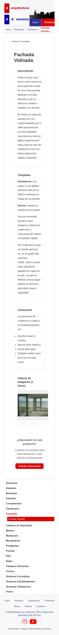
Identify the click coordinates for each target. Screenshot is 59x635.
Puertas (10, 551)
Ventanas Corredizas (18, 576)
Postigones (12, 546)
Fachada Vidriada (16, 519)
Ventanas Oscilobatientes (20, 581)
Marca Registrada (44, 612)
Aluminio (11, 488)
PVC (8, 556)
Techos (10, 571)
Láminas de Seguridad (19, 525)
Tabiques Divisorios (17, 566)
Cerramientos (13, 503)
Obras (17, 606)
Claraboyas (12, 508)
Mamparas (12, 535)
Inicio (35, 22)
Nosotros (19, 600)
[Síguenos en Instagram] (24, 622)
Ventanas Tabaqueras (18, 586)
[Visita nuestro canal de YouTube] (33, 622)
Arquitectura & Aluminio (24, 612)
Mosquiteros (13, 540)
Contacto (41, 606)
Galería (28, 606)
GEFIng (47, 629)
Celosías (11, 498)
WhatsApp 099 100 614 (29, 615)
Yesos (9, 591)
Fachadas (32, 29)
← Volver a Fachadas (19, 41)
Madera (10, 530)
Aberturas (11, 483)
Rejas (9, 561)
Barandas (11, 493)
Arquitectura (34, 600)
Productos (19, 29)
